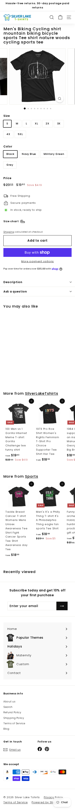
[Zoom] (59, 98)
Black (10, 154)
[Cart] (60, 17)
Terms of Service (14, 723)
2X (47, 123)
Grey (9, 165)
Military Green (54, 154)
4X (8, 134)
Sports (31, 476)
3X (59, 123)
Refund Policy (12, 712)
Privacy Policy (53, 797)
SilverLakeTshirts (41, 393)
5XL (20, 134)
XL (36, 123)
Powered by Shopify (46, 802)
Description (12, 282)
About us (9, 701)
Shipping (8, 231)
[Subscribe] (62, 606)
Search (8, 707)
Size (6, 116)
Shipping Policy (13, 718)
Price (7, 178)
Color (7, 146)
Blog (6, 728)
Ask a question (15, 291)
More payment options (37, 261)
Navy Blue (29, 154)
